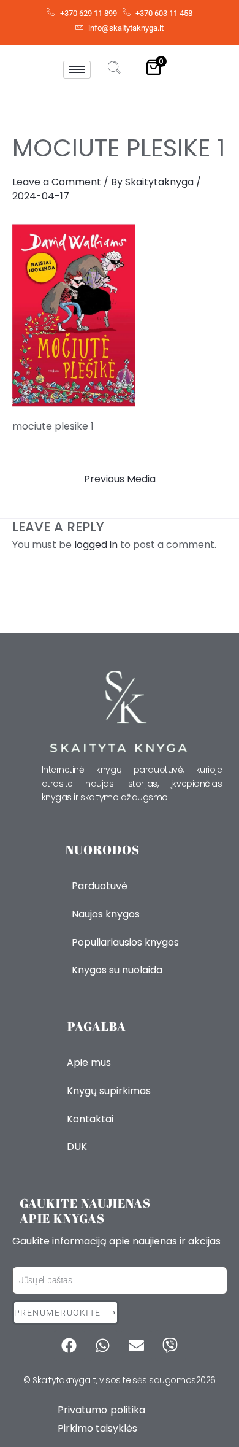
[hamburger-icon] (77, 70)
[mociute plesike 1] (119, 315)
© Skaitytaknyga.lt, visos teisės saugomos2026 (119, 1380)
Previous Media (120, 479)
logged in (96, 545)
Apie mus (89, 1062)
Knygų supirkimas (109, 1091)
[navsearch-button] (114, 69)
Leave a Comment (56, 182)
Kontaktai (90, 1119)
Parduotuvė (99, 886)
